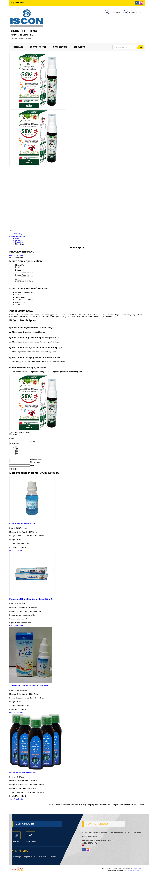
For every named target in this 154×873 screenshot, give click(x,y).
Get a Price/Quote (16, 255)
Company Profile (38, 47)
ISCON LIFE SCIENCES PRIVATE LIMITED (25, 34)
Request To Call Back (17, 236)
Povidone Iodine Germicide (22, 772)
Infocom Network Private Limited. (132, 870)
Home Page (18, 47)
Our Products (60, 47)
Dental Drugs (20, 242)
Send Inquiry (17, 234)
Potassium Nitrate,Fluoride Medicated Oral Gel (31, 599)
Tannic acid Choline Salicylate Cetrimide (28, 686)
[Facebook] (137, 4)
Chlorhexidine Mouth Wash (22, 524)
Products (18, 240)
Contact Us (79, 47)
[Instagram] (141, 4)
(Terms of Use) (137, 868)
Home (17, 238)
